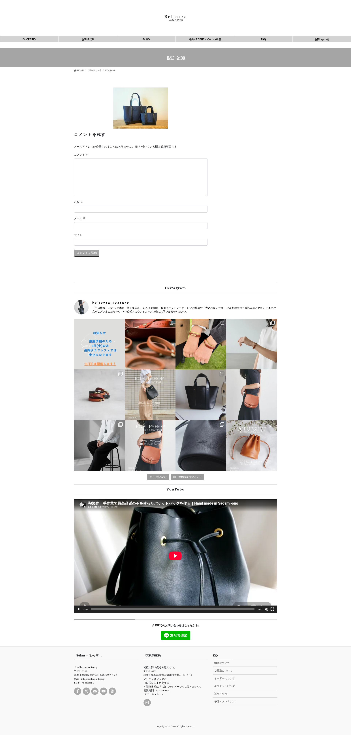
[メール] (95, 691)
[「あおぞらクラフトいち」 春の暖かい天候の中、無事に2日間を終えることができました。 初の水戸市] (201, 344)
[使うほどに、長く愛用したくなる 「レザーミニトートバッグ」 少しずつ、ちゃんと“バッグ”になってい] (201, 394)
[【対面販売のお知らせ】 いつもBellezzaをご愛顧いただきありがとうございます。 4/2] (251, 344)
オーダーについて (224, 678)
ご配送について (223, 670)
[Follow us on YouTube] (103, 691)
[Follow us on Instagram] (112, 691)
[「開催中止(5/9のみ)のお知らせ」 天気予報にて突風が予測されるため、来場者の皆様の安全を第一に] (99, 344)
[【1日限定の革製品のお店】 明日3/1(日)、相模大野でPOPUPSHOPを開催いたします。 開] (251, 445)
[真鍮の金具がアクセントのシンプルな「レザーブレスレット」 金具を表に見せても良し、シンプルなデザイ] (99, 394)
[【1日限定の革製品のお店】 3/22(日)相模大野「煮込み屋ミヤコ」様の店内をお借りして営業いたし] (150, 445)
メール (80, 219)
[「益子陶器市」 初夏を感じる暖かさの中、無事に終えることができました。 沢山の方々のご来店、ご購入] (150, 344)
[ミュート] (266, 609)
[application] (175, 556)
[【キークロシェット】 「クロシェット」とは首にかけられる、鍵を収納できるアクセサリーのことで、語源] (99, 445)
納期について (222, 662)
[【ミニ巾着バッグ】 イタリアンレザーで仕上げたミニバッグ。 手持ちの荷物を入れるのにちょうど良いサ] (201, 445)
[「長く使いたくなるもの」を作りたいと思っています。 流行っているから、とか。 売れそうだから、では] (251, 394)
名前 (78, 202)
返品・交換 (220, 693)
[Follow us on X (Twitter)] (86, 691)
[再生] (79, 609)
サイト (78, 235)
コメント (81, 155)
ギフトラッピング (224, 686)
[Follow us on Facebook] (77, 691)
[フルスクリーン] (272, 609)
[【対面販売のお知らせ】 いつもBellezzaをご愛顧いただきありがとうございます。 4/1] (150, 394)
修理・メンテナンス (225, 701)
